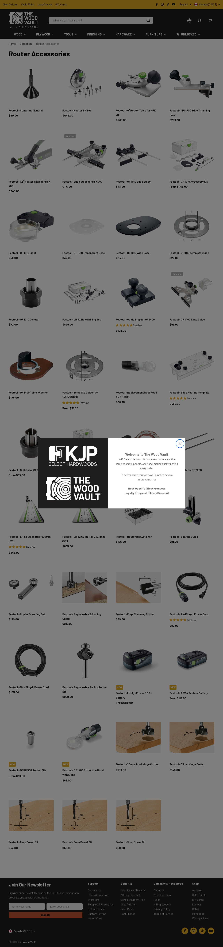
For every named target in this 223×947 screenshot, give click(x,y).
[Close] (179, 443)
